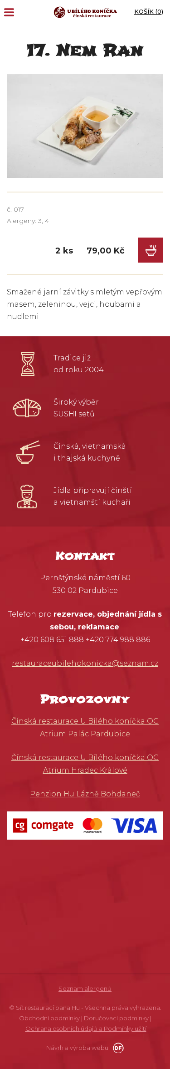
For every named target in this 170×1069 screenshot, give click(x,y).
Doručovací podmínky (116, 1018)
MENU (9, 12)
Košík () (148, 11)
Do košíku (150, 250)
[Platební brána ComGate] (85, 825)
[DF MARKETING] (117, 1047)
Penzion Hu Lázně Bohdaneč (85, 794)
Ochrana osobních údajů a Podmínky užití (85, 1028)
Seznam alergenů (85, 988)
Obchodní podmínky (49, 1018)
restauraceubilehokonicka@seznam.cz (85, 663)
